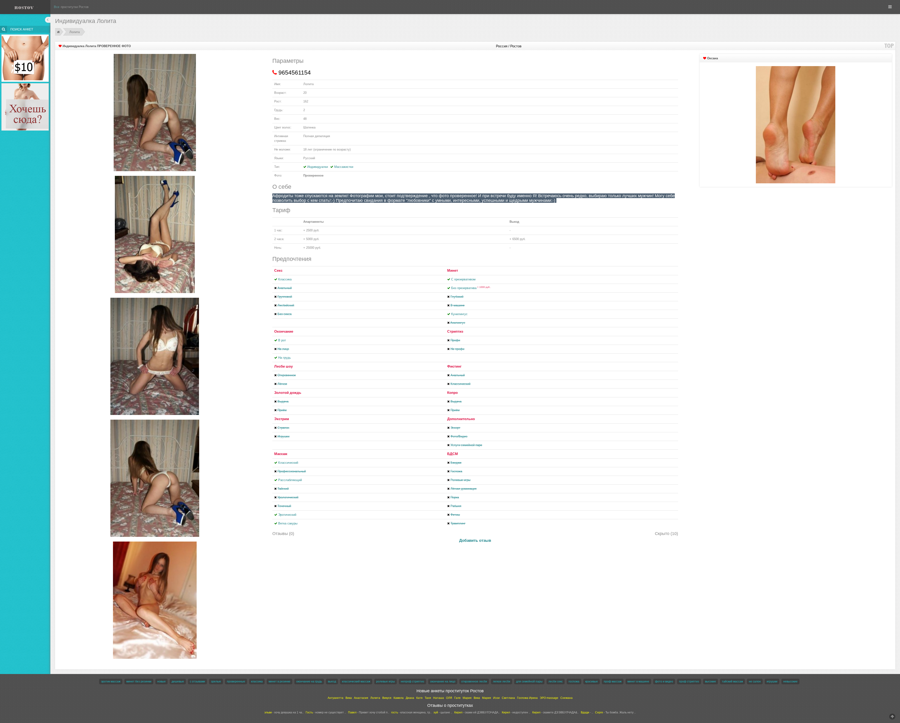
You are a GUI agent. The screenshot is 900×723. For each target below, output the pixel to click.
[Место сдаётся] (25, 84)
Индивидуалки (317, 167)
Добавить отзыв (475, 540)
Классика (285, 279)
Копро (452, 393)
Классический (288, 462)
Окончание (283, 331)
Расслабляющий (290, 480)
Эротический (287, 514)
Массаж (280, 454)
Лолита (74, 32)
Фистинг (454, 366)
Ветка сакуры (287, 523)
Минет (452, 270)
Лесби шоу (283, 366)
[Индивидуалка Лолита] (155, 112)
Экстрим (281, 419)
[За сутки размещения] (25, 35)
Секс (278, 270)
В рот (282, 340)
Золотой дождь (287, 393)
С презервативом (463, 279)
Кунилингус (459, 314)
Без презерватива (471, 288)
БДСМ (452, 454)
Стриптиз (455, 331)
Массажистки (343, 167)
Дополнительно (461, 419)
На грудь (284, 357)
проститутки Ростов (75, 7)
